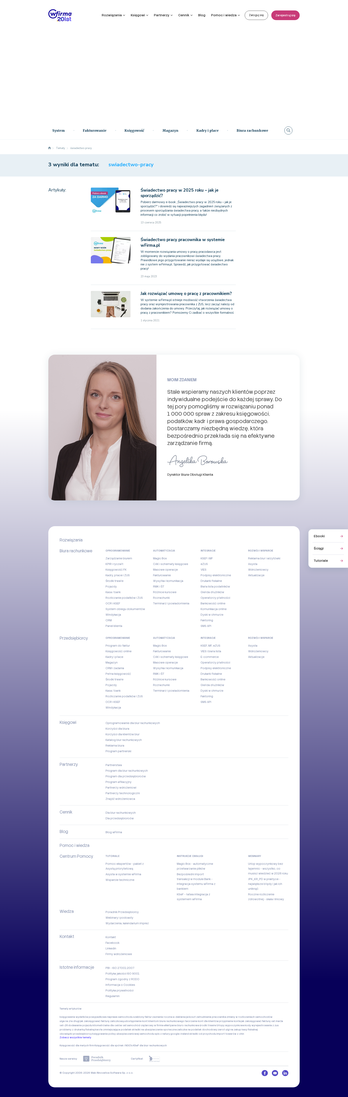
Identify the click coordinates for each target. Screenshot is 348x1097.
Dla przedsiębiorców (120, 818)
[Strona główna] (49, 148)
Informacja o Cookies (120, 985)
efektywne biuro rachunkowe (181, 1025)
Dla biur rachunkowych (121, 813)
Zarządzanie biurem (119, 558)
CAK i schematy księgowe (170, 564)
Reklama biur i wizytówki (264, 558)
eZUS (204, 564)
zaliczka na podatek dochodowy (197, 1029)
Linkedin (111, 948)
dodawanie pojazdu (80, 1025)
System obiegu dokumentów (125, 609)
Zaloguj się (256, 15)
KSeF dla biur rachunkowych (150, 1045)
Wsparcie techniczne (120, 880)
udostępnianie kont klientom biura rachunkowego (154, 1021)
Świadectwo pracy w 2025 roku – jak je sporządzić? (180, 192)
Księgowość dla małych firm (77, 1045)
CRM (109, 620)
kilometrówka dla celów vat (109, 1025)
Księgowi (138, 15)
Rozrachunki (161, 598)
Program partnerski (118, 751)
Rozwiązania (112, 15)
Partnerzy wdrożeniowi (121, 787)
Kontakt (111, 937)
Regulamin (113, 996)
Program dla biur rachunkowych (127, 770)
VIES (203, 569)
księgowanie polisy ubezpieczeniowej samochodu (123, 1033)
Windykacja (113, 614)
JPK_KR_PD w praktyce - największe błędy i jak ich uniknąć (265, 884)
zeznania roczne (162, 1017)
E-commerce (210, 657)
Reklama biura (115, 745)
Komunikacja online (214, 609)
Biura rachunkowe (252, 130)
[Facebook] (265, 1073)
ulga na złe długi (70, 1021)
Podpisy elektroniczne (216, 575)
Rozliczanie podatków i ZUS (124, 598)
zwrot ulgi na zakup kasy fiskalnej (238, 1029)
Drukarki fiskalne (211, 581)
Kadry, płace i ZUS (118, 575)
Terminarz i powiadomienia (171, 603)
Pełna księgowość (118, 674)
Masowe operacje (165, 569)
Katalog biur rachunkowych (124, 740)
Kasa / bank (113, 592)
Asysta (252, 564)
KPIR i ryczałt (114, 564)
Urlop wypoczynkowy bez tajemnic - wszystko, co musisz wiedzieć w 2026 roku (268, 868)
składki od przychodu (202, 1033)
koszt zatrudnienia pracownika (207, 1017)
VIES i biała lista (211, 651)
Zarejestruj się (285, 15)
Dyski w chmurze (212, 614)
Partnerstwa (114, 765)
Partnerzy (161, 15)
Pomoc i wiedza (224, 15)
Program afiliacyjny (119, 782)
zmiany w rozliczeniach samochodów (249, 1017)
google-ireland (179, 1033)
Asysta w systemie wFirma (123, 874)
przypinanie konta (230, 1021)
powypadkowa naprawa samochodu (111, 1017)
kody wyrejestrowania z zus (262, 1025)
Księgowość (134, 130)
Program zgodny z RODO (122, 979)
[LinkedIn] (285, 1073)
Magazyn (170, 130)
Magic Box (160, 558)
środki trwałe (208, 1025)
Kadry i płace (207, 130)
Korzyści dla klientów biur (123, 734)
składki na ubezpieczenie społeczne (154, 1029)
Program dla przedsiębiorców (126, 776)
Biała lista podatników (215, 586)
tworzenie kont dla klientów (202, 1021)
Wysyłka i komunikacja (168, 581)
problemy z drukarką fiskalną (77, 1029)
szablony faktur (142, 1017)
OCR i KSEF (113, 603)
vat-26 (64, 1025)
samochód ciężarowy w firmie (145, 1025)
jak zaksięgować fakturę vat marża (262, 1021)
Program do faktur (118, 645)
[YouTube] (275, 1073)
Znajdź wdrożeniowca (120, 799)
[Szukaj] (288, 130)
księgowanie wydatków (74, 1017)
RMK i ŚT (158, 586)
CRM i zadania (115, 668)
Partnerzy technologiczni (123, 793)
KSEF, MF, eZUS (210, 645)
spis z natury (162, 1033)
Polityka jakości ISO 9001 (122, 973)
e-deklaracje (180, 1017)
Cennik (183, 15)
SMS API (206, 626)
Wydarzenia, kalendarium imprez (127, 923)
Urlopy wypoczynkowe (230, 1025)
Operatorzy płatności (215, 598)
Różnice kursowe (164, 592)
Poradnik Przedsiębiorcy (122, 912)
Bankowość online (213, 603)
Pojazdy (111, 586)
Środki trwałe (114, 581)
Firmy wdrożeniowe (119, 954)
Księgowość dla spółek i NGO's (113, 1045)
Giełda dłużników (212, 592)
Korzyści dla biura (117, 728)
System (58, 130)
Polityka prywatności (120, 990)
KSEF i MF (207, 558)
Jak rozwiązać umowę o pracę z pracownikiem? (186, 293)
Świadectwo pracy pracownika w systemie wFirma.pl (183, 242)
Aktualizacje (256, 575)
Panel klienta (114, 626)
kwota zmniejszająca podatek (113, 1029)
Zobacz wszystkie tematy (75, 1037)
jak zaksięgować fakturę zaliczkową (102, 1021)
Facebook (112, 943)
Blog (201, 15)
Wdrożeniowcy (258, 569)
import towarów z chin (230, 1033)
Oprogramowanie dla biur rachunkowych (133, 723)
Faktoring (207, 620)
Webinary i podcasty (119, 917)
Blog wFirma (114, 832)
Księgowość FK (116, 569)
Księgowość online (119, 651)
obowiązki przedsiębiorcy (76, 1033)
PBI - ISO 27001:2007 (120, 968)
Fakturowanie (95, 130)
